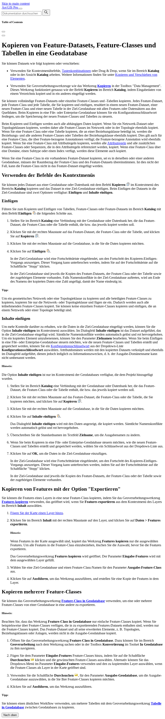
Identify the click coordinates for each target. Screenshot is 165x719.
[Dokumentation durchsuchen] (46, 12)
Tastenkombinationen (76, 71)
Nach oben (10, 715)
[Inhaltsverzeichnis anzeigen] (3, 35)
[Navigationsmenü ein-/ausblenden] (20, 8)
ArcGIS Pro (10, 7)
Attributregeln (116, 143)
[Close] (3, 31)
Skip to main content (16, 3)
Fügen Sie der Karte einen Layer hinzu (36, 513)
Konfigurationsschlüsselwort (70, 346)
